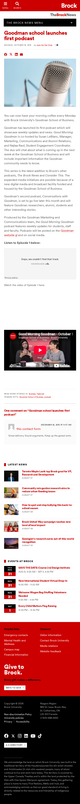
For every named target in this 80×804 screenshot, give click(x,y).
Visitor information (50, 635)
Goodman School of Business (31, 397)
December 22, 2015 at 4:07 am (56, 425)
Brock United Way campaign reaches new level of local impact (46, 523)
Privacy (8, 721)
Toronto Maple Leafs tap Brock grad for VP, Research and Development (47, 473)
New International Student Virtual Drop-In (42, 580)
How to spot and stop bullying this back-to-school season (47, 506)
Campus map (11, 649)
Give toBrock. (14, 669)
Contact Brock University (54, 640)
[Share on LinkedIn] (16, 54)
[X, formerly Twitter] (13, 736)
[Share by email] (21, 54)
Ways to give (13, 687)
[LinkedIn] (26, 736)
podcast (47, 397)
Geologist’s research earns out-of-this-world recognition (48, 540)
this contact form (29, 429)
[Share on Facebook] (5, 54)
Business (32, 394)
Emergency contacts (16, 635)
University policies (14, 717)
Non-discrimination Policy (18, 714)
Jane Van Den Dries (44, 45)
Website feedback (50, 651)
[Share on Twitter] (11, 54)
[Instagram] (20, 736)
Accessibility (23, 721)
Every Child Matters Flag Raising (37, 606)
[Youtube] (33, 736)
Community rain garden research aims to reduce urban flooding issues (46, 489)
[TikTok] (40, 736)
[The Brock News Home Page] (63, 12)
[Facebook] (6, 736)
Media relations (49, 646)
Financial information (16, 654)
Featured (40, 394)
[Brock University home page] (69, 5)
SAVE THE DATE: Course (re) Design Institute (44, 567)
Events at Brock (20, 561)
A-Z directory (14, 745)
